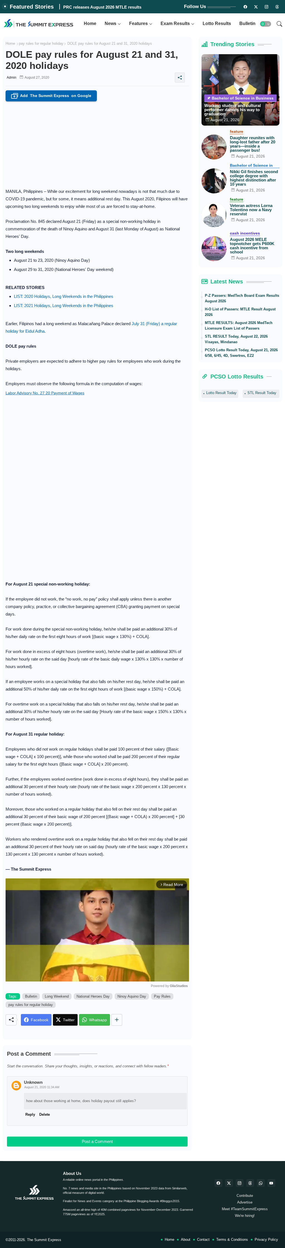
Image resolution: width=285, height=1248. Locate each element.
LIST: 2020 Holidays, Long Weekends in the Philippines (63, 296)
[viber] (261, 1183)
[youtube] (271, 1183)
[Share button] (116, 1020)
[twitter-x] (229, 1183)
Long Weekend (57, 996)
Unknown (33, 1082)
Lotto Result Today (221, 393)
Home (90, 23)
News (110, 23)
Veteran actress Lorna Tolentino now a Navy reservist (251, 209)
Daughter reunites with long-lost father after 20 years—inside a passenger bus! (252, 144)
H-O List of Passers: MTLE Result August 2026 (240, 312)
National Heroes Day (93, 996)
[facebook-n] (245, 7)
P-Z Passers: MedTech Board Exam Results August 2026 (242, 298)
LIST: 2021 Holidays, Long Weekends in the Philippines (63, 305)
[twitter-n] (256, 7)
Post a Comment (97, 1141)
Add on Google (52, 96)
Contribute (245, 1196)
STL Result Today (261, 393)
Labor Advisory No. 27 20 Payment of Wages (45, 393)
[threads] (277, 7)
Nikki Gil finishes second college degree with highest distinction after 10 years (254, 178)
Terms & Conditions (232, 1239)
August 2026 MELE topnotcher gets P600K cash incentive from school (252, 245)
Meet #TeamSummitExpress (245, 1209)
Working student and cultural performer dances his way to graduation (232, 109)
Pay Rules (162, 996)
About (185, 1239)
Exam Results (175, 23)
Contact (203, 1239)
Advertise (244, 1202)
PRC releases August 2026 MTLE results (102, 7)
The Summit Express (44, 1240)
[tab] (90, 23)
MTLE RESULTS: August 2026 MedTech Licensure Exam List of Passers (238, 325)
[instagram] (266, 7)
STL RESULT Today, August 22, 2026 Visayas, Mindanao (236, 339)
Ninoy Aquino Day (131, 996)
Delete (44, 1114)
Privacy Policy (266, 1239)
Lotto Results (217, 23)
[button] (265, 24)
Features (138, 23)
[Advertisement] (97, 143)
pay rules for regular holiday (41, 43)
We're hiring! (245, 1216)
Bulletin (247, 23)
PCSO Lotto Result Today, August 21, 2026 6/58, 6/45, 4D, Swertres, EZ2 (241, 353)
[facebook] (218, 1183)
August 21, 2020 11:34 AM (41, 1087)
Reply (30, 1114)
